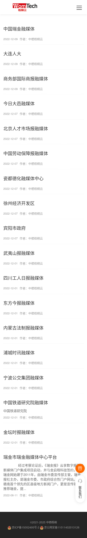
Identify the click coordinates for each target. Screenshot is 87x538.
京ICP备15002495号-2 (26, 527)
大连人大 (12, 53)
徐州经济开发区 (19, 203)
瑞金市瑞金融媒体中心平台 (30, 457)
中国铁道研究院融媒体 (25, 402)
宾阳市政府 (14, 228)
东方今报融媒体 (19, 303)
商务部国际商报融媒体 (25, 78)
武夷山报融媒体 (19, 253)
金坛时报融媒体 (19, 432)
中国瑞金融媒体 (19, 28)
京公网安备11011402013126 (61, 527)
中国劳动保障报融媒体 (25, 153)
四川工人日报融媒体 (23, 278)
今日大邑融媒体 (19, 103)
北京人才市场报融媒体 (25, 128)
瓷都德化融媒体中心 (23, 178)
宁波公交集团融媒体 (23, 377)
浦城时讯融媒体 (19, 352)
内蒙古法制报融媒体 (23, 328)
